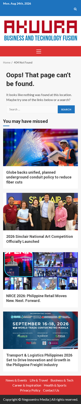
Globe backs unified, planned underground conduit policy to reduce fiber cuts (40, 147)
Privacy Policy (30, 390)
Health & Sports (55, 385)
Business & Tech (61, 380)
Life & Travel (39, 380)
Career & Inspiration (26, 385)
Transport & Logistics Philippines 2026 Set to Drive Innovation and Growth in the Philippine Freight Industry (40, 330)
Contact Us (51, 390)
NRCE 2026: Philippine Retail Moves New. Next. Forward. (40, 271)
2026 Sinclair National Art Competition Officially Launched (40, 211)
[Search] (75, 9)
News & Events (16, 380)
